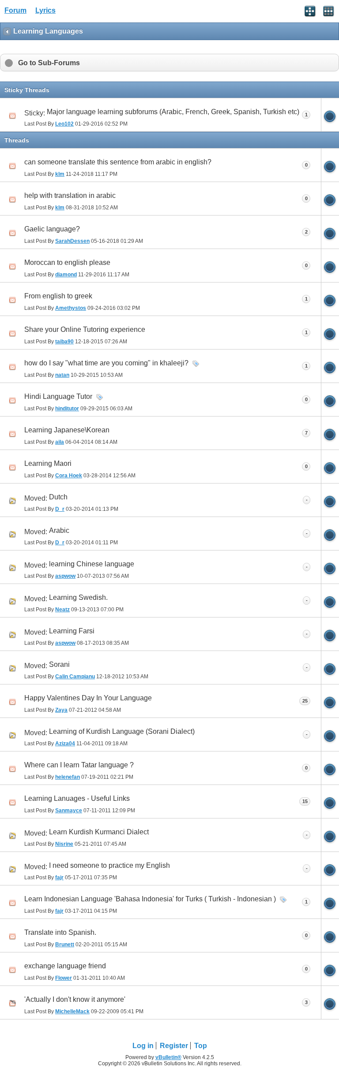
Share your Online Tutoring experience (84, 329)
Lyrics (45, 10)
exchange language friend (65, 966)
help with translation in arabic (70, 195)
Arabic (59, 530)
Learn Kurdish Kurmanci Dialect (99, 832)
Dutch (58, 497)
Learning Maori (48, 463)
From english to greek (58, 296)
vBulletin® (168, 1057)
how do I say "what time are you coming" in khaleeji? (106, 363)
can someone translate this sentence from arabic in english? (117, 162)
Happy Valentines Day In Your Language (88, 698)
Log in (143, 1045)
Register (174, 1045)
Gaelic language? (52, 229)
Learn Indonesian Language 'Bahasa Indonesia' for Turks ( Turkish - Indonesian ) (150, 899)
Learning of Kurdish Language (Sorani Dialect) (122, 731)
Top (200, 1045)
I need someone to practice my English (109, 865)
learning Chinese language (91, 564)
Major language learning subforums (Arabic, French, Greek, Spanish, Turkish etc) (173, 111)
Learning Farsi (71, 631)
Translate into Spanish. (60, 932)
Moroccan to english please (67, 262)
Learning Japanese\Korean (66, 430)
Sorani (59, 664)
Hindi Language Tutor (58, 396)
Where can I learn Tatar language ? (79, 765)
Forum (15, 10)
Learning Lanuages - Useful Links (77, 798)
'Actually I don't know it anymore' (74, 999)
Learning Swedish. (78, 597)
